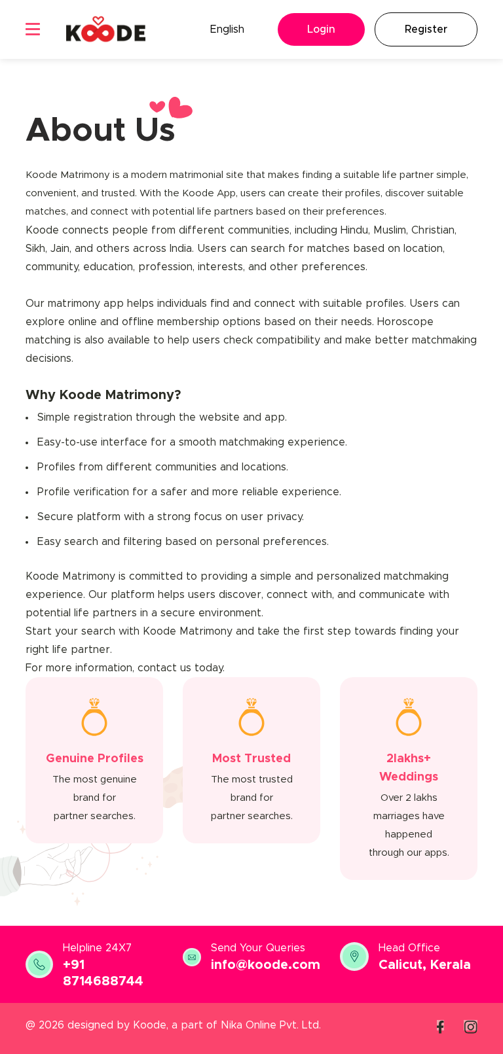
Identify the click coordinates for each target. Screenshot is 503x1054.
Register (426, 29)
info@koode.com (265, 965)
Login (321, 29)
